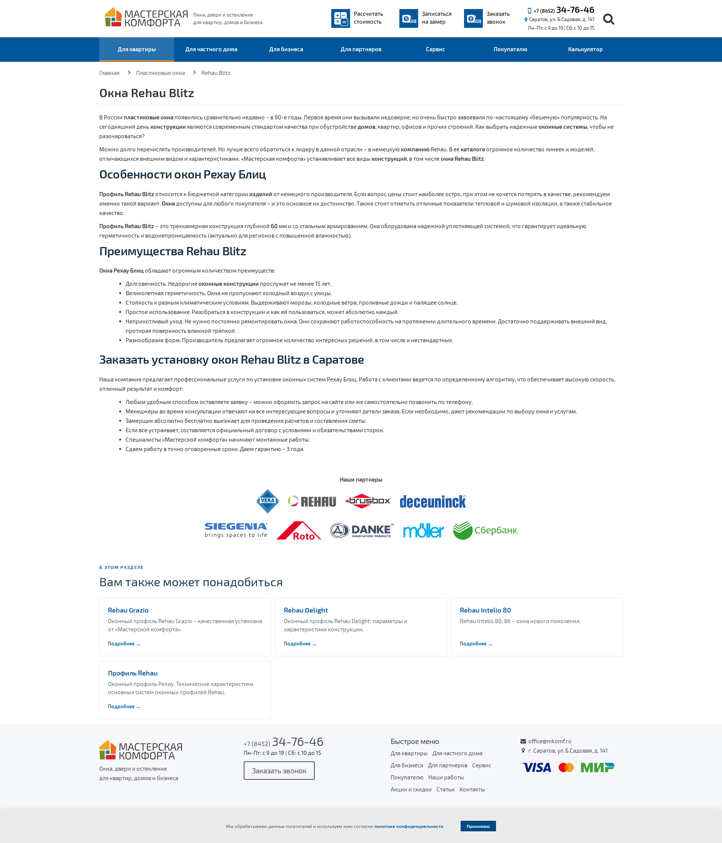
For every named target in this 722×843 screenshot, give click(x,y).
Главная (109, 72)
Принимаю (478, 826)
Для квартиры (137, 49)
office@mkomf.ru (550, 741)
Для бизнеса (286, 49)
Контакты (472, 789)
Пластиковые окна (160, 72)
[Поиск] (608, 19)
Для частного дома (211, 49)
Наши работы (446, 777)
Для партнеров (361, 49)
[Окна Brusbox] (368, 500)
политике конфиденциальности (409, 826)
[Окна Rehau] (312, 500)
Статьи (446, 789)
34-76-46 (575, 9)
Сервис (435, 49)
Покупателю (510, 49)
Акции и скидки (411, 789)
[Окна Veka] (268, 500)
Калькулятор (585, 49)
